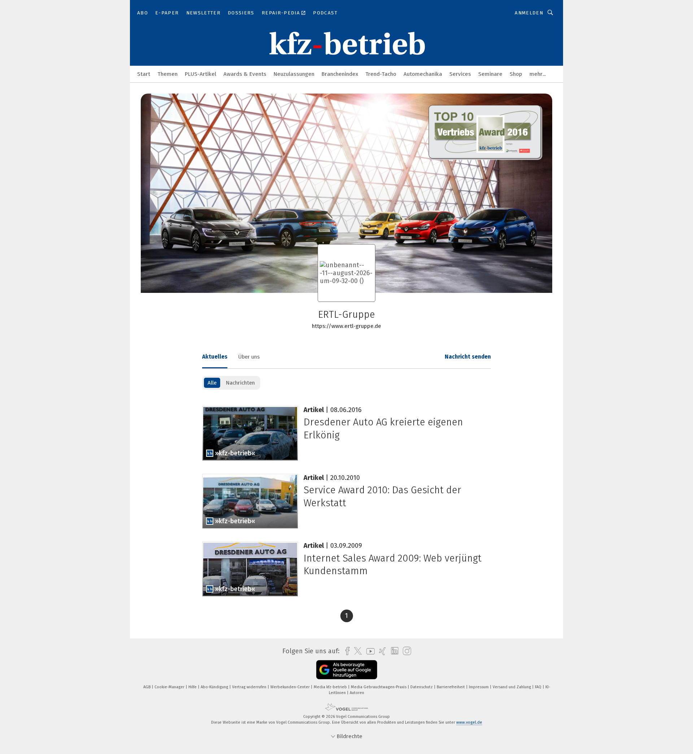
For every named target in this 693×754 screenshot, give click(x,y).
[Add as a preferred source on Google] (346, 669)
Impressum (479, 687)
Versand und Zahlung (512, 687)
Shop (516, 74)
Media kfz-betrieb (331, 687)
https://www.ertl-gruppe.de (346, 326)
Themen (167, 74)
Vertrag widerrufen (249, 687)
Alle (212, 383)
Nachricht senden (468, 357)
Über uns (249, 357)
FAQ (538, 687)
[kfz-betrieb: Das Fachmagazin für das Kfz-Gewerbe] (143, 73)
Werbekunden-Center (290, 687)
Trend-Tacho (380, 74)
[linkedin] (393, 651)
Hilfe (193, 687)
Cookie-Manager (170, 687)
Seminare (490, 74)
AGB (147, 687)
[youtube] (369, 651)
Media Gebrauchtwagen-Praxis (379, 687)
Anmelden (529, 13)
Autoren (357, 692)
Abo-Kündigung (215, 687)
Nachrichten (240, 383)
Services (460, 74)
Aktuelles (214, 357)
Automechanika (423, 74)
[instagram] (405, 651)
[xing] (381, 651)
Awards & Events (244, 74)
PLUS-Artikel (200, 74)
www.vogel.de (469, 722)
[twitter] (356, 651)
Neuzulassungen (294, 74)
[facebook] (345, 651)
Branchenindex (340, 74)
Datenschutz (422, 687)
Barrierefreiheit (451, 687)
